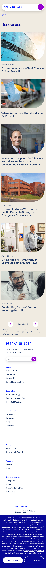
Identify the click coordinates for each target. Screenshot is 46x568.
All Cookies (13, 560)
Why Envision (12, 448)
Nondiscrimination (14, 488)
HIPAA (8, 484)
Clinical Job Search (14, 452)
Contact (10, 425)
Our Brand (10, 374)
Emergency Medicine (15, 398)
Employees (11, 422)
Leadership (11, 378)
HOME (6, 15)
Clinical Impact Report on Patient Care (26, 512)
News (8, 468)
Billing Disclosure (13, 492)
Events (9, 464)
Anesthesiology (13, 394)
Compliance (11, 480)
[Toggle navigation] (41, 7)
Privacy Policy (29, 551)
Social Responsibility (15, 382)
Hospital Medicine (14, 402)
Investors (10, 418)
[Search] (33, 359)
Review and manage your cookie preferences (27, 546)
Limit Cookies (34, 560)
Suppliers (10, 414)
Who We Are (12, 370)
